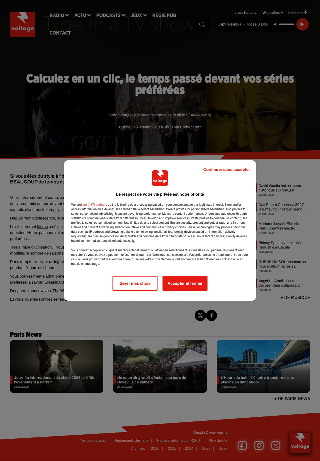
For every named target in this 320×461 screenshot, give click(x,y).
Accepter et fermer (185, 283)
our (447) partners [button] (94, 204)
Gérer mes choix (135, 283)
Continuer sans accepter (226, 169)
